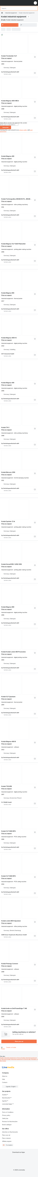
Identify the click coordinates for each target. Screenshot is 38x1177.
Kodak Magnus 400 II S (9, 338)
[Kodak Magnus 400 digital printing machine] (19, 144)
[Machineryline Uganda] (12, 3)
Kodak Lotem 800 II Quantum (11, 921)
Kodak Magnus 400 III (8, 741)
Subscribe (5, 127)
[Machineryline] (2, 13)
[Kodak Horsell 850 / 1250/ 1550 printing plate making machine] (19, 552)
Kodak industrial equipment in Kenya (10, 1058)
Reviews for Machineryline (9, 1121)
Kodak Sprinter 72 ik (8, 521)
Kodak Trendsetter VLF (9, 56)
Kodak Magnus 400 (7, 156)
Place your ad (19, 1041)
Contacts (4, 1082)
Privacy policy (6, 1115)
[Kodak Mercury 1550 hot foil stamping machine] (19, 460)
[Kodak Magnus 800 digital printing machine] (19, 595)
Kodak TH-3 (5, 427)
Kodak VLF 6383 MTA (8, 831)
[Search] (35, 8)
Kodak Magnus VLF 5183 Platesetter (13, 244)
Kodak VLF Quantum (8, 696)
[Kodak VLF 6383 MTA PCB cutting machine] (19, 819)
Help (3, 1079)
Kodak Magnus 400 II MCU (10, 101)
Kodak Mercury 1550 (8, 472)
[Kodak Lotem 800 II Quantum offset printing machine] (19, 909)
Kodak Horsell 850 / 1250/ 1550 (11, 564)
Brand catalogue (6, 1124)
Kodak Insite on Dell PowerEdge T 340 (14, 1008)
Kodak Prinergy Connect (9, 963)
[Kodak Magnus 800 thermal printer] (19, 281)
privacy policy (23, 130)
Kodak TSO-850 (6, 786)
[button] (35, 3)
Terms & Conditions (7, 1112)
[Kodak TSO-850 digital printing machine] (19, 774)
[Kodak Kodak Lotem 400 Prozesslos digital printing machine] (19, 640)
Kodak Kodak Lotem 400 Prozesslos (13, 652)
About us (4, 1076)
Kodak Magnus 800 (7, 293)
